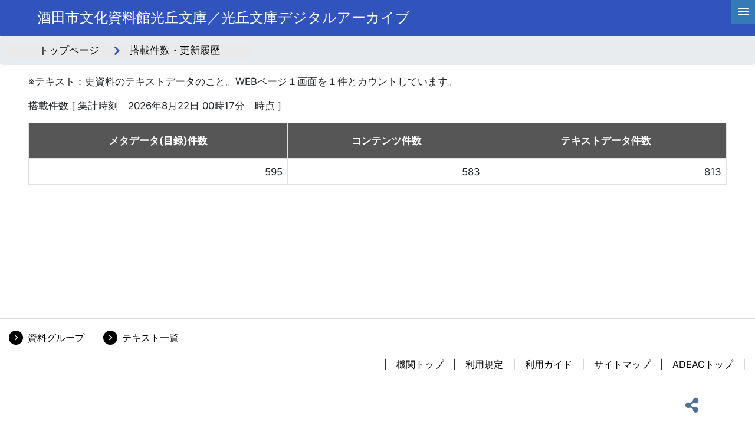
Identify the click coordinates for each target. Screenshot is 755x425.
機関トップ (420, 364)
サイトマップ (622, 364)
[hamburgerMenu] (743, 12)
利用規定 (484, 364)
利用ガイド (548, 364)
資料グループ (56, 338)
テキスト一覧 (150, 338)
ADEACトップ (702, 364)
